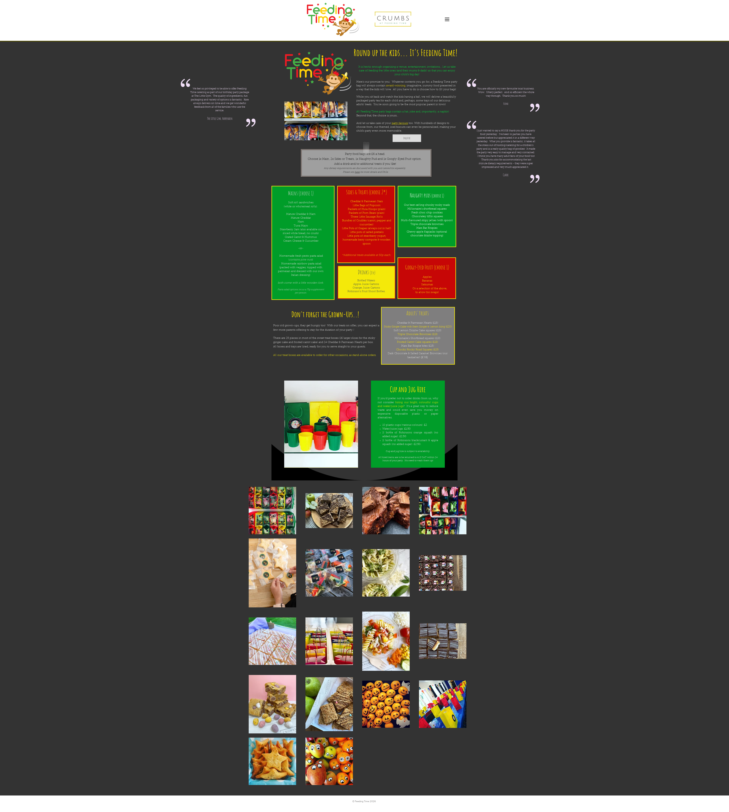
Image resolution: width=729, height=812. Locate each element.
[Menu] (447, 19)
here (357, 172)
